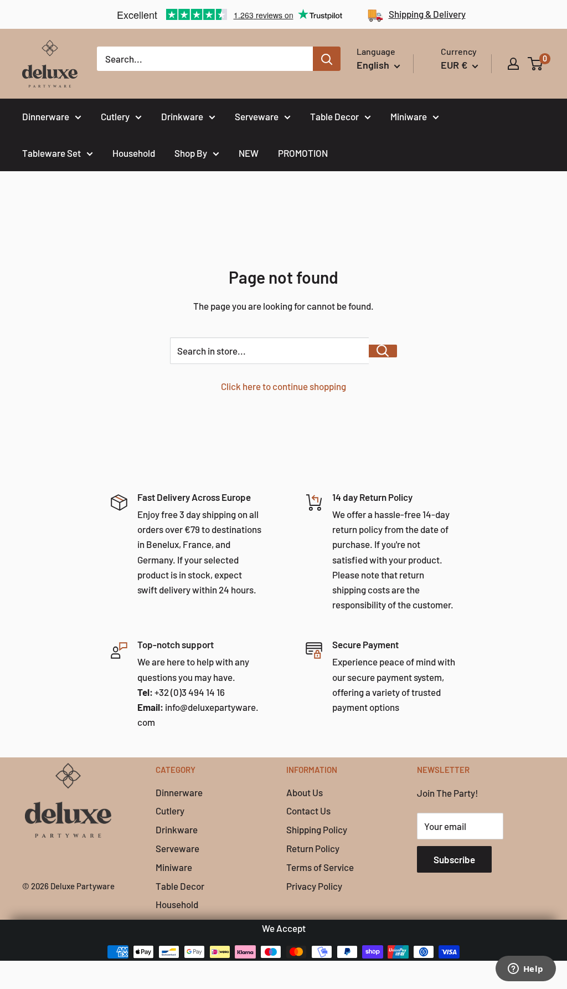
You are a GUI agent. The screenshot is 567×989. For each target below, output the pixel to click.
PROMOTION (303, 152)
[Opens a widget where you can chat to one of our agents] (525, 969)
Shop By (190, 152)
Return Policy (312, 848)
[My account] (513, 64)
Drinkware (182, 116)
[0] (536, 63)
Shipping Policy (316, 829)
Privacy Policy (314, 885)
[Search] (327, 59)
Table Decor (334, 116)
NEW (249, 152)
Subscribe (454, 859)
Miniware (408, 116)
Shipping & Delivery (427, 13)
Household (133, 152)
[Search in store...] (383, 351)
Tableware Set (51, 152)
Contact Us (308, 810)
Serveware (257, 116)
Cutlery (115, 116)
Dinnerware (45, 116)
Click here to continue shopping (283, 386)
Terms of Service (320, 867)
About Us (304, 792)
